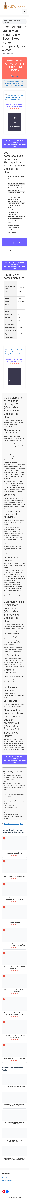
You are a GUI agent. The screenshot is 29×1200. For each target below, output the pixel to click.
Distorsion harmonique (12, 807)
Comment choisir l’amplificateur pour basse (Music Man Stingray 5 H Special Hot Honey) (14, 801)
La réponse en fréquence (13, 809)
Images (6, 781)
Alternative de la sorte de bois (14, 791)
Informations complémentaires (12, 783)
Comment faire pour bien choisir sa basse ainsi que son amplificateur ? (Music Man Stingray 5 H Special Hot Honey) (13, 815)
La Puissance (10, 810)
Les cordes (10, 792)
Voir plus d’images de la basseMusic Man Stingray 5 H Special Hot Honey (15, 242)
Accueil (5, 20)
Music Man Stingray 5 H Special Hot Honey (13, 772)
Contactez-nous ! (7, 1178)
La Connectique (11, 805)
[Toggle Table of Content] (23, 769)
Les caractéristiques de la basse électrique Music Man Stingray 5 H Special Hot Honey (13, 777)
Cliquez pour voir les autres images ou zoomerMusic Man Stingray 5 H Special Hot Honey (15, 265)
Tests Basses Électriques (11, 824)
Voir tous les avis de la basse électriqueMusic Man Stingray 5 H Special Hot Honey (15, 143)
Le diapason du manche (13, 798)
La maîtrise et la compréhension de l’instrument (15, 795)
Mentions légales (7, 1180)
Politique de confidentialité (9, 1183)
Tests (10, 20)
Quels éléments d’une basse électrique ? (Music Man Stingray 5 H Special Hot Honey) (14, 787)
